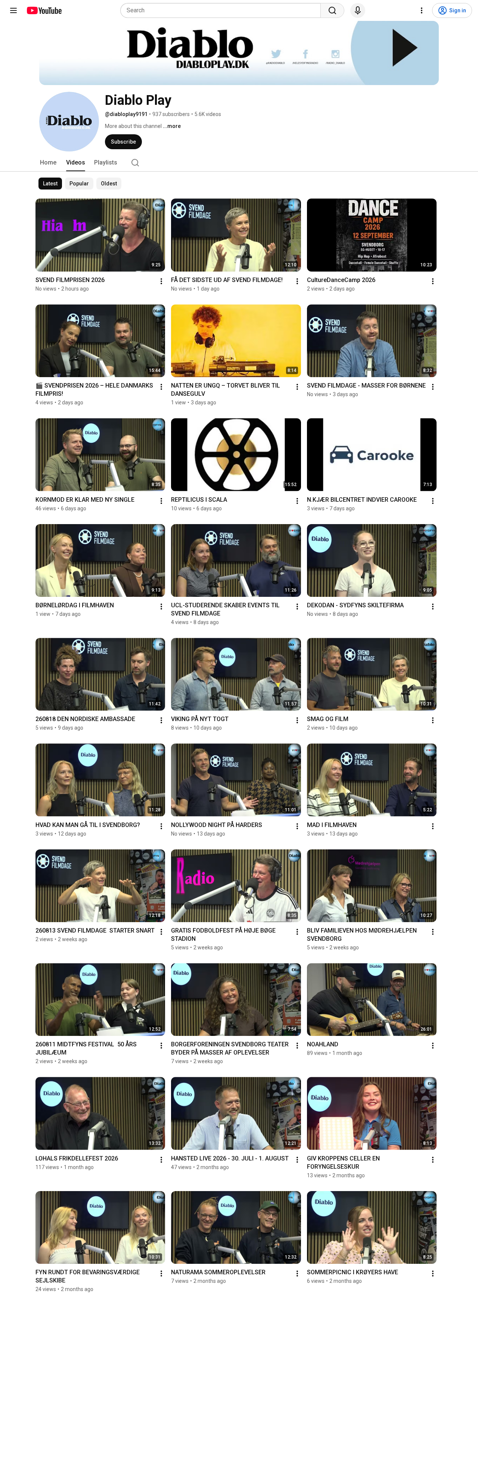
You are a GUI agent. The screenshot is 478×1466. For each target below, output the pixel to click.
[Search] (332, 10)
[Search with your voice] (357, 10)
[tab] (48, 163)
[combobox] (223, 10)
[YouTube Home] (44, 10)
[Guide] (13, 10)
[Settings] (421, 10)
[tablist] (239, 163)
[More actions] (161, 281)
